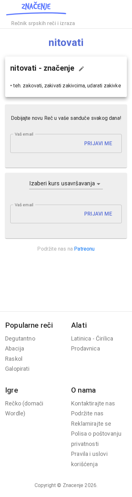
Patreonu (84, 249)
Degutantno (20, 338)
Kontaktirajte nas (93, 403)
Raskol (13, 358)
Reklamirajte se (91, 423)
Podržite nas (87, 413)
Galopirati (17, 368)
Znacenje (73, 485)
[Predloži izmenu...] (81, 69)
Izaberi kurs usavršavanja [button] (62, 183)
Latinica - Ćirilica (92, 338)
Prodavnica (85, 348)
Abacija (14, 348)
